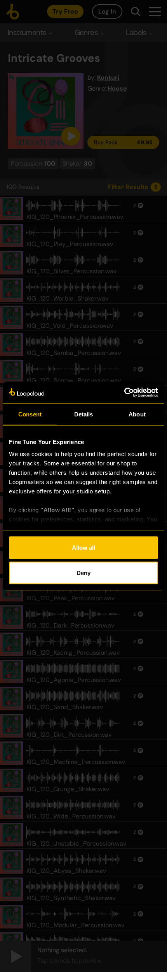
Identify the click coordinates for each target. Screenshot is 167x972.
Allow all (83, 547)
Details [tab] (83, 414)
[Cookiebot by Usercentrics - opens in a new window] (124, 393)
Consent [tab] (30, 414)
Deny (83, 573)
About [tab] (137, 414)
